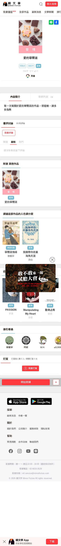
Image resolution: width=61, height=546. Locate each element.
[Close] (52, 259)
